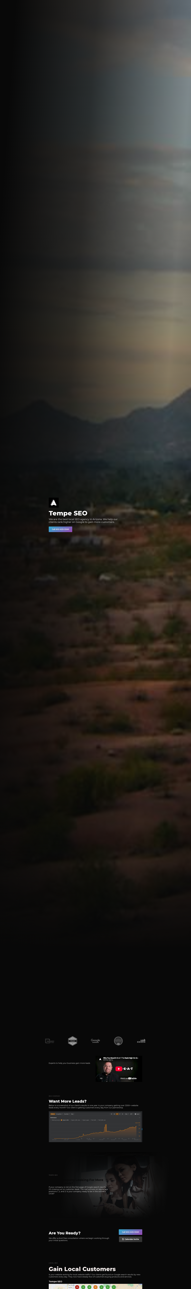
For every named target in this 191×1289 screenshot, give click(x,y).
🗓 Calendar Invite (130, 1239)
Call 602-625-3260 (60, 529)
